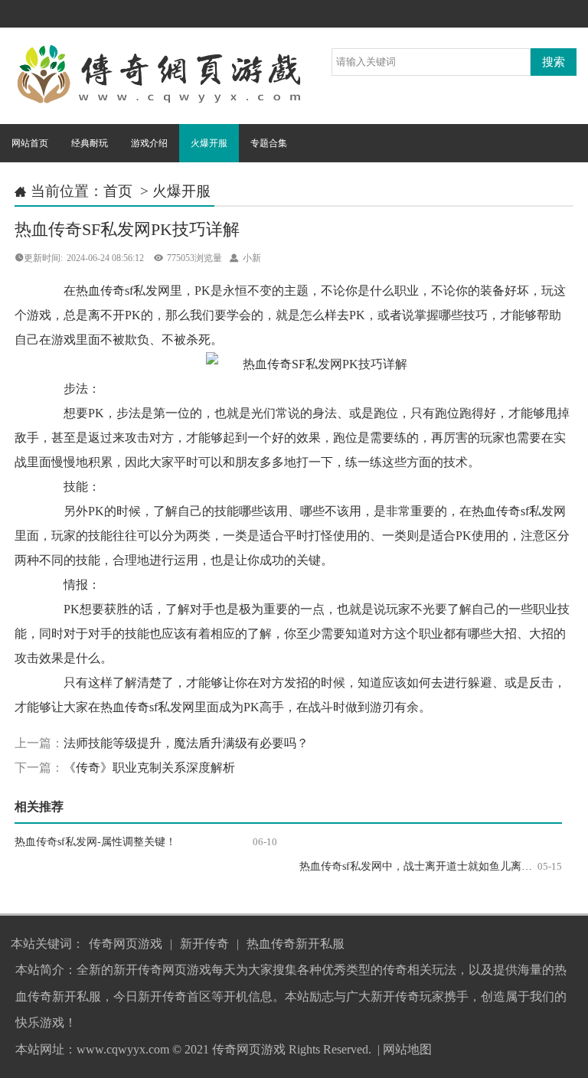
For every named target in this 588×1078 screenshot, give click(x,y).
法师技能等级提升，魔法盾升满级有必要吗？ (186, 743)
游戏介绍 (149, 143)
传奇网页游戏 (125, 943)
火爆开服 (209, 143)
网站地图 (407, 1049)
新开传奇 (204, 943)
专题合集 (268, 143)
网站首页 (29, 143)
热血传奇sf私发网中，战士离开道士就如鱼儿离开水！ (426, 866)
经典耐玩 (89, 143)
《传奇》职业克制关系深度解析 (149, 767)
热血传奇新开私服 (296, 943)
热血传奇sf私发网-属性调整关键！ (95, 842)
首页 (117, 191)
